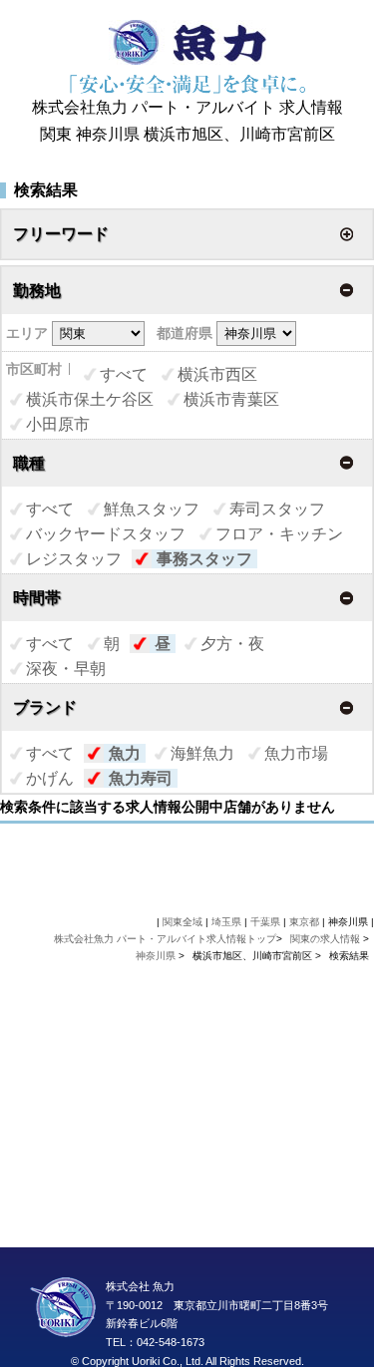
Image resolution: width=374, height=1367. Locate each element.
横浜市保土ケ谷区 (90, 399)
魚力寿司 (141, 778)
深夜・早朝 (66, 668)
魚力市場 (296, 753)
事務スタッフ (204, 558)
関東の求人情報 (326, 938)
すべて (124, 374)
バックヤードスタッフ (106, 533)
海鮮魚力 (202, 753)
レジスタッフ (74, 558)
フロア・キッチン (279, 533)
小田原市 (58, 424)
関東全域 (182, 921)
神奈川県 (156, 955)
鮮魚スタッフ (151, 509)
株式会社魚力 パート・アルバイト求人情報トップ (165, 938)
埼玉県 (226, 921)
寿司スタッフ (277, 509)
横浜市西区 (217, 374)
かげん (50, 778)
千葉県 (265, 921)
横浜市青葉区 (231, 399)
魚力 (125, 753)
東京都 (304, 921)
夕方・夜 (232, 643)
